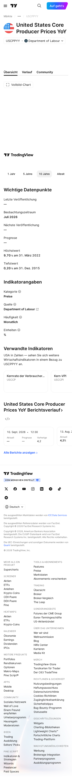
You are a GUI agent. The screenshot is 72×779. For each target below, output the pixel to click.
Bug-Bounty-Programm (48, 707)
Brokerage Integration (47, 754)
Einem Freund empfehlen (12, 711)
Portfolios (9, 659)
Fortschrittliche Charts (47, 735)
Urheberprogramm (15, 717)
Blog (36, 640)
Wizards (8, 763)
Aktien (7, 580)
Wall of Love (11, 705)
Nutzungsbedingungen (47, 683)
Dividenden (10, 643)
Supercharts (11, 569)
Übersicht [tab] (11, 72)
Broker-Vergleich (43, 598)
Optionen (9, 667)
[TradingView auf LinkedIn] (41, 488)
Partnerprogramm (44, 758)
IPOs (6, 647)
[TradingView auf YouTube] (24, 488)
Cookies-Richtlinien (45, 695)
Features (39, 566)
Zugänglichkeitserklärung (49, 699)
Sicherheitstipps (43, 703)
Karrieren (39, 648)
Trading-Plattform (44, 739)
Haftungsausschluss (46, 687)
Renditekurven (12, 663)
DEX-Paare (10, 600)
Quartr (7, 545)
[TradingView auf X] (6, 488)
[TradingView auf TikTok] (59, 488)
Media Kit (39, 652)
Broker (38, 594)
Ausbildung (10, 740)
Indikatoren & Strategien (12, 757)
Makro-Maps (11, 671)
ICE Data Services (57, 515)
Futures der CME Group (48, 613)
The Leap (39, 602)
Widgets (39, 723)
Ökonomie (10, 635)
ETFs (7, 584)
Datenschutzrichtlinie (46, 691)
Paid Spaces (11, 771)
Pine (6, 605)
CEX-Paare (10, 596)
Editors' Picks (12, 744)
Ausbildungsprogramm (47, 762)
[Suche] (39, 6)
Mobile (8, 686)
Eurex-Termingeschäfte (48, 617)
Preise (37, 570)
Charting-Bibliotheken (47, 727)
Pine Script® (11, 675)
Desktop (9, 690)
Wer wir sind (41, 632)
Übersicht (39, 590)
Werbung (39, 750)
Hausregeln (10, 721)
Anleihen (9, 588)
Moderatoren (11, 725)
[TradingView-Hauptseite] (18, 473)
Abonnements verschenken (50, 578)
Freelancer (10, 767)
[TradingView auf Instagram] (32, 488)
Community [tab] (45, 72)
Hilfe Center (41, 644)
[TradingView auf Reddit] (6, 497)
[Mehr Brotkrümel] (19, 16)
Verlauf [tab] (27, 72)
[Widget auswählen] (7, 419)
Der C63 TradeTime (45, 672)
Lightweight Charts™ (46, 731)
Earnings (9, 639)
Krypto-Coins (12, 592)
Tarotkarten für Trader (47, 668)
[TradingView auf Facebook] (15, 488)
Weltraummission (44, 636)
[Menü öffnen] (5, 6)
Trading (8, 736)
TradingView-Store (45, 664)
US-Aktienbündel (44, 621)
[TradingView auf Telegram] (50, 488)
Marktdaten (41, 574)
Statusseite (40, 711)
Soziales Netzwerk (15, 701)
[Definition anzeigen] (19, 291)
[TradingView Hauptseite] (14, 5)
